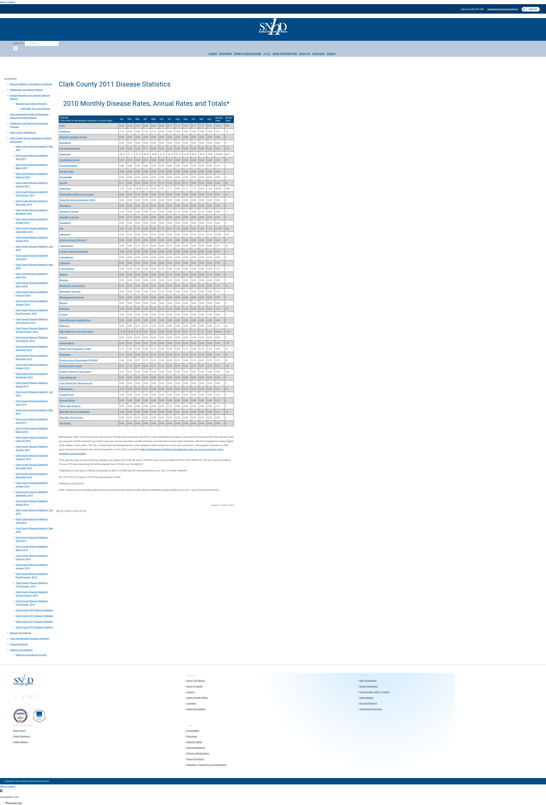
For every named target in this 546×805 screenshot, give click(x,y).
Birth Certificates (368, 680)
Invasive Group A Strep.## (73, 240)
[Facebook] (15, 697)
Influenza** (65, 234)
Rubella (63, 337)
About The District (195, 680)
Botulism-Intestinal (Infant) (73, 137)
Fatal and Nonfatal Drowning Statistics (29, 638)
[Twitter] (23, 697)
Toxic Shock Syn (68, 377)
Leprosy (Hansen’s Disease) (74, 251)
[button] (1, 790)
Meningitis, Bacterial (70, 291)
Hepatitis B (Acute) (69, 211)
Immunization (366, 697)
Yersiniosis (65, 423)
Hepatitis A (65, 205)
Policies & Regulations (197, 753)
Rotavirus (64, 326)
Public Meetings (21, 736)
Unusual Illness (67, 400)
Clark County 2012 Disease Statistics (34, 616)
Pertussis (64, 308)
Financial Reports (19, 644)
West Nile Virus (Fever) (71, 417)
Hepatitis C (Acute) (69, 217)
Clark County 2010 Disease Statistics (34, 627)
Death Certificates (368, 686)
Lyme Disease (67, 268)
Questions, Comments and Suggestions (206, 765)
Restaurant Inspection (370, 709)
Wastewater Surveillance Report (26, 90)
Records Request (368, 703)
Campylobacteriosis (70, 148)
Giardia (63, 183)
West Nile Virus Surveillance (35, 108)
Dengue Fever (67, 171)
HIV (61, 228)
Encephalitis (66, 177)
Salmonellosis (67, 343)
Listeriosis (65, 263)
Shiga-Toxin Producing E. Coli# (75, 349)
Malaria (63, 274)
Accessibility (192, 730)
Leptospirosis (66, 257)
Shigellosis (65, 354)
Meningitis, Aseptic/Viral (72, 286)
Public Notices (20, 742)
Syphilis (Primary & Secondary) (75, 371)
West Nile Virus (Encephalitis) (75, 411)
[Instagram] (37, 697)
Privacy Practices (195, 759)
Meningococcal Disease (72, 297)
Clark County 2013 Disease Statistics (34, 610)
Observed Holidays (196, 709)
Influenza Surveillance (21, 650)
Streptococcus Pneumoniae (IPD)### (79, 360)
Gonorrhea (65, 188)
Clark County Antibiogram (23, 132)
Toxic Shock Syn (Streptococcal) (76, 383)
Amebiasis (65, 131)
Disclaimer (191, 736)
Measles (64, 280)
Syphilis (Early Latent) (71, 366)
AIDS (62, 125)
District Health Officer (197, 697)
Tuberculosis (66, 389)
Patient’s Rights (194, 742)
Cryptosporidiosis (68, 165)
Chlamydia (65, 154)
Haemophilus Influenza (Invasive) (77, 194)
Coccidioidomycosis (70, 160)
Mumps (63, 303)
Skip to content (7, 2)
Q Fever (64, 314)
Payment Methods (195, 747)
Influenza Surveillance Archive (31, 655)
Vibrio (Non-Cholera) (70, 406)
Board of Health (194, 686)
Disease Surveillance (20, 633)
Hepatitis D (65, 223)
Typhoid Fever (67, 394)
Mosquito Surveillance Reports (31, 103)
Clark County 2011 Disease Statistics (34, 621)
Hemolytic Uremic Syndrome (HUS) (77, 200)
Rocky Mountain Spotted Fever (75, 320)
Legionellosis (66, 246)
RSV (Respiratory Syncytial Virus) (77, 331)
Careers (190, 692)
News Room (19, 730)
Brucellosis (65, 143)
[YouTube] (30, 697)
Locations (191, 703)
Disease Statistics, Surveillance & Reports (31, 84)
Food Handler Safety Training (374, 692)
